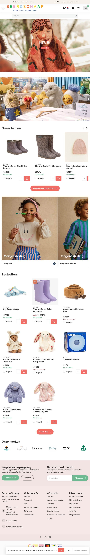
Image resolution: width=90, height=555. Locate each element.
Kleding (27, 496)
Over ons (27, 478)
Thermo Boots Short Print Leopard (15, 167)
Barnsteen (28, 511)
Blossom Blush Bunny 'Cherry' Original (42, 411)
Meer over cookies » (80, 550)
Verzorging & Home (31, 507)
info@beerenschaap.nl (14, 527)
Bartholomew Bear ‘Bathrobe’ (11, 360)
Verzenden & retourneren (56, 515)
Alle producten (74, 515)
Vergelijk (9, 178)
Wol (25, 504)
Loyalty (49, 518)
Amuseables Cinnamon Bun (73, 310)
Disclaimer (50, 504)
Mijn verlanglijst (75, 507)
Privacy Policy (52, 507)
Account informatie (76, 496)
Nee (69, 550)
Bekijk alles (43, 432)
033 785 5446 (11, 520)
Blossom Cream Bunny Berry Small (43, 360)
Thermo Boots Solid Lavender (42, 310)
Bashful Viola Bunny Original (12, 411)
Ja (61, 550)
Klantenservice (10, 478)
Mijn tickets (73, 504)
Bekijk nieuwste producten (43, 188)
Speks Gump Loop (71, 359)
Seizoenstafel (29, 515)
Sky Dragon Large (11, 309)
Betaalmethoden (53, 511)
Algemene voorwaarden (55, 500)
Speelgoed (28, 500)
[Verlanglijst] (78, 8)
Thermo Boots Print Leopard (48, 166)
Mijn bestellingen (75, 500)
